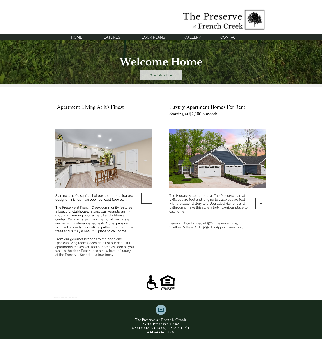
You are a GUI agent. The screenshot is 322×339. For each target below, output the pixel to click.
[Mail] (161, 310)
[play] (256, 184)
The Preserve (145, 319)
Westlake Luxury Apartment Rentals (65, 297)
